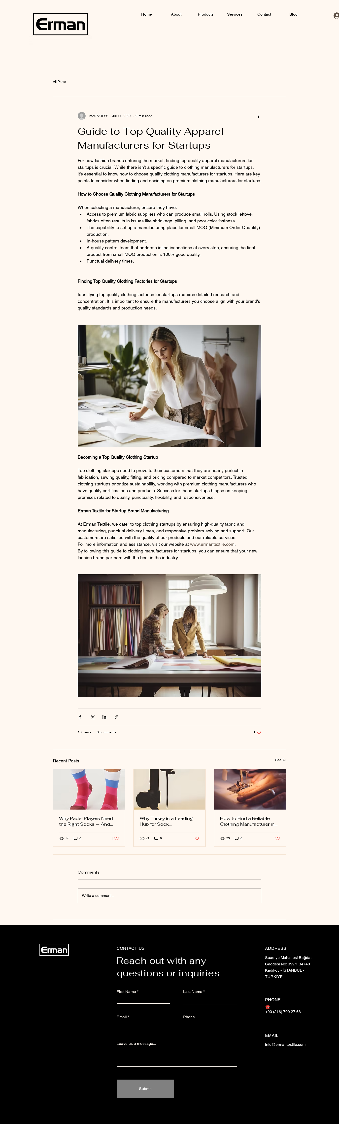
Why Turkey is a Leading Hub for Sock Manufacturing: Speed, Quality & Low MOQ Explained (166, 821)
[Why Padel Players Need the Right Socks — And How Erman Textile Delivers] (89, 789)
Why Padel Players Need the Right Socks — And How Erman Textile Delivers (86, 821)
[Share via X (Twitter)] (92, 717)
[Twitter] (293, 1067)
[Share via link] (116, 717)
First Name (126, 992)
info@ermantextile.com (285, 1044)
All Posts (59, 82)
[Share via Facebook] (80, 717)
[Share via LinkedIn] (104, 717)
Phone (189, 1017)
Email (122, 1017)
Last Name (192, 992)
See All (280, 760)
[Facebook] (268, 1067)
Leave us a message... (136, 1044)
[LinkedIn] (280, 1067)
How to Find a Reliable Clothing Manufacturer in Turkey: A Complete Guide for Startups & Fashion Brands (248, 821)
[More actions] (258, 116)
